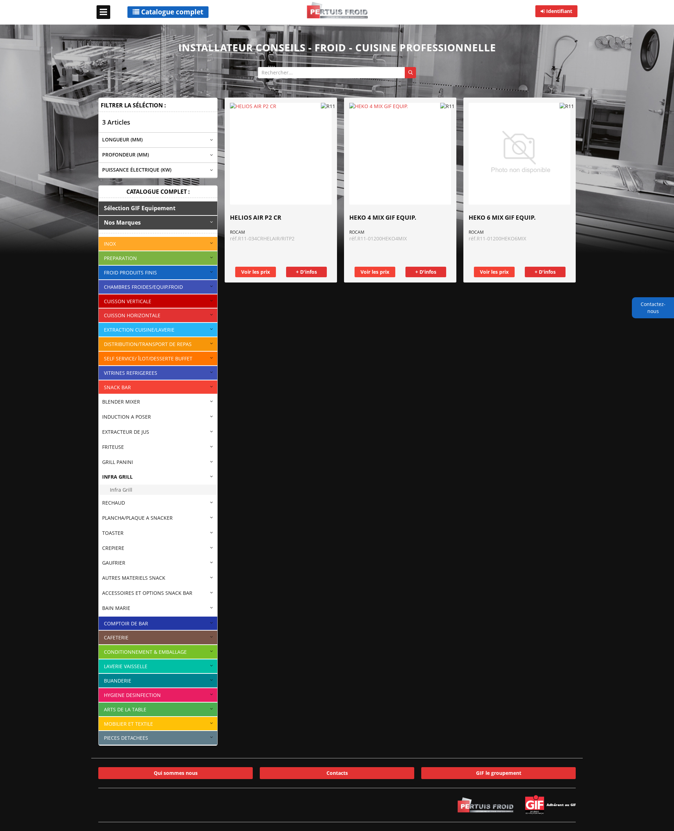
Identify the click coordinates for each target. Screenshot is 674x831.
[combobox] (337, 72)
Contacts (337, 773)
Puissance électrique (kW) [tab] (136, 169)
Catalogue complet (171, 11)
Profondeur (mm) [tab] (125, 154)
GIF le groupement (498, 773)
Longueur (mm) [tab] (122, 139)
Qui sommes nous (176, 773)
